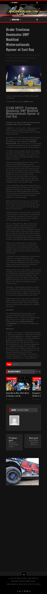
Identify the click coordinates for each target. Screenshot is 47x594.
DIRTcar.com (28, 101)
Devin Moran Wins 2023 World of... (33, 442)
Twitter (22, 321)
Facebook (29, 321)
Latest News (23, 55)
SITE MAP (38, 584)
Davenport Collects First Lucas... (13, 444)
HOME (8, 584)
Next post (33, 438)
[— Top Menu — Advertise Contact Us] (23, 2)
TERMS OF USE (14, 584)
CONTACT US (31, 584)
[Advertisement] (23, 503)
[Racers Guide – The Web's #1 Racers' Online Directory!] (23, 10)
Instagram (12, 323)
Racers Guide (23, 410)
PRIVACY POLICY (23, 584)
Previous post (13, 439)
